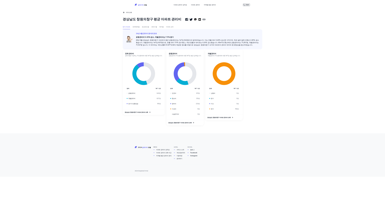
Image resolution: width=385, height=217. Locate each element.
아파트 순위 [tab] (169, 27)
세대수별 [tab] (154, 27)
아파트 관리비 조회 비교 (163, 153)
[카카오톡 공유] (195, 19)
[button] (246, 4)
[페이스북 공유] (187, 19)
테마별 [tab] (161, 27)
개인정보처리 (181, 153)
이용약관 (179, 156)
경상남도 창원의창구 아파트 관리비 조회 (136, 112)
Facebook (193, 153)
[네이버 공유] (200, 19)
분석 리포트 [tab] (126, 27)
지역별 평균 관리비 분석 (163, 156)
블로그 (192, 149)
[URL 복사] (204, 19)
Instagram (193, 156)
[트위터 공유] (191, 19)
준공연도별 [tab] (145, 27)
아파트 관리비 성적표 (163, 149)
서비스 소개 (180, 149)
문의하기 (179, 158)
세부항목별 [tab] (136, 27)
